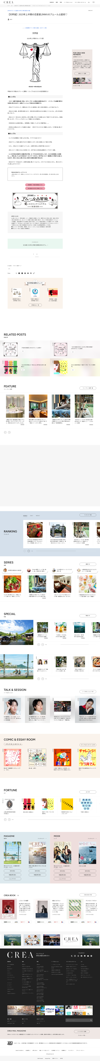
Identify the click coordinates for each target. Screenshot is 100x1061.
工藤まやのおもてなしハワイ (27, 974)
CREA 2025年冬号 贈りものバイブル (40, 990)
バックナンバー (41, 838)
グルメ (8, 970)
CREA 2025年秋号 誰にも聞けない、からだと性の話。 (42, 979)
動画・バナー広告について (44, 1050)
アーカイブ (9, 985)
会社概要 (27, 1050)
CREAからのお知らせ (11, 993)
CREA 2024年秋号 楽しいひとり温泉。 (40, 994)
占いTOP (88, 792)
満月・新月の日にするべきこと (86, 977)
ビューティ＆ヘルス (11, 977)
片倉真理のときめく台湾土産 (27, 968)
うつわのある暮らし (25, 984)
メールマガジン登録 (82, 1031)
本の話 (61, 1058)
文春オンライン (55, 1058)
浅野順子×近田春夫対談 (55, 970)
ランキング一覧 (87, 515)
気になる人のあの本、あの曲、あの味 (57, 967)
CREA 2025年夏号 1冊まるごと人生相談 (40, 984)
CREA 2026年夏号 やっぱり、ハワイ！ (40, 967)
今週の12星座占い (84, 970)
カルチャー (9, 973)
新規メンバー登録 (82, 73)
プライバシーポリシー (80, 1050)
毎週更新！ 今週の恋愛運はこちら (35, 184)
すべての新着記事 (10, 964)
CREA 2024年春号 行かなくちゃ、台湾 (40, 1001)
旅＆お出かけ (9, 968)
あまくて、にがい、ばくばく (71, 977)
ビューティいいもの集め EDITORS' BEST (26, 987)
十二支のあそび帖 (69, 973)
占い (89, 2)
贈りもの (9, 966)
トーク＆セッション (68, 2)
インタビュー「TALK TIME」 (71, 975)
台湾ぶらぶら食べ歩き (26, 966)
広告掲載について (54, 1050)
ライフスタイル (10, 975)
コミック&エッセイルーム (80, 2)
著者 (23, 1023)
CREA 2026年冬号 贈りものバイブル (40, 975)
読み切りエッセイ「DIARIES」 (71, 968)
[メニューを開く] (93, 2)
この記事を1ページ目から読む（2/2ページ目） (35, 28)
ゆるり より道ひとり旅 (70, 984)
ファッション (9, 979)
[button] (5, 432)
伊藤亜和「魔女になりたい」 (71, 966)
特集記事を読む (12, 875)
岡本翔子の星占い (84, 966)
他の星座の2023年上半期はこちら (35, 188)
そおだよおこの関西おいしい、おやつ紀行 (27, 979)
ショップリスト (12, 878)
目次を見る (12, 871)
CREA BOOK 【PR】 (11, 1023)
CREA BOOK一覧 (88, 894)
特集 (61, 2)
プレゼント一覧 (76, 85)
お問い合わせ (34, 1050)
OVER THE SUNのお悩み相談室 (57, 974)
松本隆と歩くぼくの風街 (55, 972)
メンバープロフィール (41, 1021)
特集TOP (38, 964)
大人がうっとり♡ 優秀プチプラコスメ (27, 990)
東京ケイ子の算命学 (84, 973)
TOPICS (8, 991)
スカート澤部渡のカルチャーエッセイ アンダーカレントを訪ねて (72, 981)
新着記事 (52, 2)
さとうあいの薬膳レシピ (26, 982)
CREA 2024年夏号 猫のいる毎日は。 (40, 997)
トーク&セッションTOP (55, 964)
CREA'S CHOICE (10, 989)
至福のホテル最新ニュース (27, 976)
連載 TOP (88, 564)
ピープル (23, 1021)
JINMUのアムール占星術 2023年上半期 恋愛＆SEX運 (19, 10)
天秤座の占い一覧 (35, 305)
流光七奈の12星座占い (85, 968)
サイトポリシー (71, 1050)
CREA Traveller (40, 1058)
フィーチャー (9, 987)
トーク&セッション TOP (87, 691)
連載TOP (23, 964)
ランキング (9, 982)
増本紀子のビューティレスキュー (27, 994)
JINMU (11, 19)
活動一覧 (38, 1023)
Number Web (47, 1058)
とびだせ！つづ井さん (70, 970)
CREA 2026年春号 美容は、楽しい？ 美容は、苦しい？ (42, 971)
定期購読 (63, 1050)
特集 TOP (88, 615)
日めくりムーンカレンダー (86, 975)
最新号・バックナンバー (11, 1021)
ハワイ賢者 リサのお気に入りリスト (27, 971)
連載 (57, 2)
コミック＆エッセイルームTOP (88, 744)
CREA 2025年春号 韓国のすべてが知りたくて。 (42, 987)
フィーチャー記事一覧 (88, 388)
